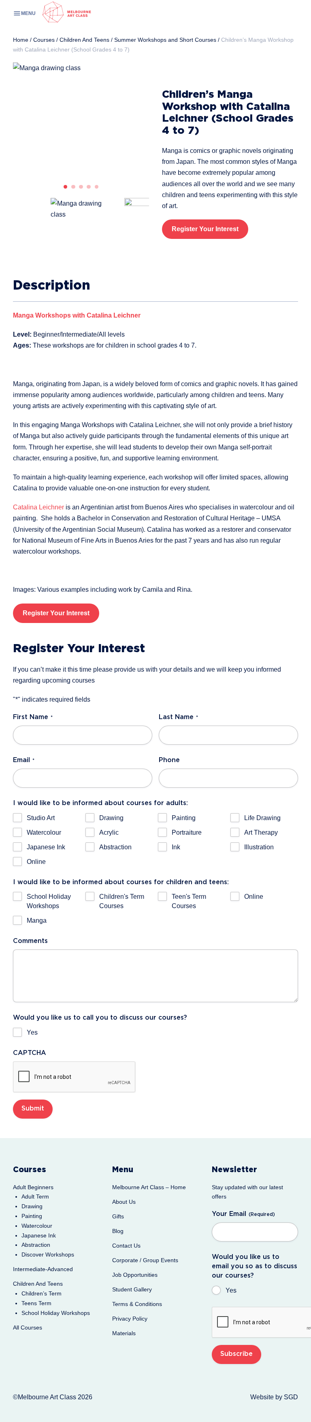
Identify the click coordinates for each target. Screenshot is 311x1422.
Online (36, 861)
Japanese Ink (46, 847)
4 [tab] (89, 187)
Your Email (243, 1214)
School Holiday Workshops (49, 901)
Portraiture (187, 832)
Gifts (118, 1216)
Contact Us (126, 1245)
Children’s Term (41, 1293)
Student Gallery (132, 1289)
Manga (37, 920)
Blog (118, 1231)
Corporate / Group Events (145, 1260)
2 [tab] (73, 187)
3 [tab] (81, 187)
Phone (169, 760)
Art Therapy (261, 832)
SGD (291, 1397)
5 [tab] (97, 187)
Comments (30, 941)
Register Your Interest (205, 229)
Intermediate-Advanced (43, 1269)
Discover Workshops (47, 1254)
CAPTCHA (29, 1053)
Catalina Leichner (38, 507)
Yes (32, 1032)
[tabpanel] (81, 119)
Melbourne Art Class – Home (149, 1187)
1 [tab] (66, 187)
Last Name (178, 717)
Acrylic (109, 832)
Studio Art (41, 817)
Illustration (259, 847)
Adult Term (35, 1196)
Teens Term (36, 1303)
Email (23, 760)
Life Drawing (262, 817)
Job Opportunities (135, 1275)
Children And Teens (38, 1283)
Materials (124, 1333)
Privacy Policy (129, 1318)
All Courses (27, 1327)
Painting (184, 817)
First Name (33, 717)
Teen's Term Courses (189, 901)
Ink (176, 847)
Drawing (111, 817)
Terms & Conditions (137, 1304)
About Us (124, 1202)
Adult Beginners (33, 1187)
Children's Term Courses (121, 901)
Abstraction (115, 847)
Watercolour (44, 832)
